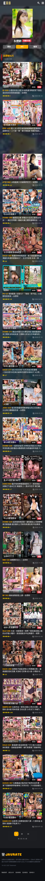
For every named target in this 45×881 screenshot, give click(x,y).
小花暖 (6, 665)
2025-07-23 (38, 826)
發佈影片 (32, 872)
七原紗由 (7, 818)
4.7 (5, 375)
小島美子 (12, 214)
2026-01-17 (38, 451)
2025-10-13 (38, 674)
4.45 (11, 712)
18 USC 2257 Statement (9, 865)
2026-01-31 (38, 413)
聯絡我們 (4, 872)
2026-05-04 (38, 261)
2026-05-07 (38, 223)
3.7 (10, 489)
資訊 (9, 47)
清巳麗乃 (16, 480)
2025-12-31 (38, 489)
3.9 (10, 299)
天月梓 (13, 125)
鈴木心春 (7, 366)
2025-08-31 (38, 712)
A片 (22, 47)
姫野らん (7, 628)
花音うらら (13, 741)
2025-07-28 (38, 788)
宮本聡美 (7, 125)
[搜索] (38, 3)
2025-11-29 (38, 563)
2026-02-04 (38, 636)
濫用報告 (25, 872)
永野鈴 (18, 41)
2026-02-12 (38, 375)
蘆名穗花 (7, 442)
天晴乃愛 (14, 703)
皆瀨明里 (14, 628)
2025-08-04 (38, 750)
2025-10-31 (38, 598)
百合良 (6, 214)
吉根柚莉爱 (17, 252)
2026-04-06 (38, 299)
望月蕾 (13, 518)
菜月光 (6, 741)
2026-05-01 (38, 185)
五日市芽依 (8, 252)
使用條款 (18, 872)
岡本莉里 (7, 703)
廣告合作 (11, 872)
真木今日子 (8, 480)
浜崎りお (14, 366)
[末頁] (28, 834)
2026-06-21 (38, 134)
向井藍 (11, 665)
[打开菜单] (43, 3)
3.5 (10, 826)
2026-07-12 (38, 337)
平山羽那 (7, 518)
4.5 (5, 674)
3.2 (9, 750)
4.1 (10, 451)
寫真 (35, 47)
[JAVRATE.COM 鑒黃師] (7, 2)
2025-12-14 (38, 527)
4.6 (5, 261)
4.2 (10, 185)
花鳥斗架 (7, 328)
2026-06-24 (38, 96)
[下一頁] (22, 834)
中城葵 (13, 328)
